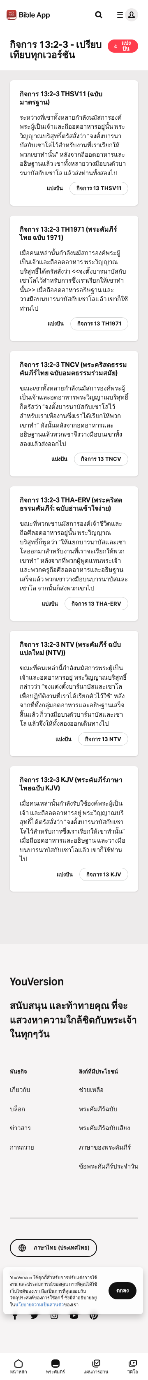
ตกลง (122, 1290)
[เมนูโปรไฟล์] (125, 15)
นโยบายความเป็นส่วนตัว (39, 1304)
